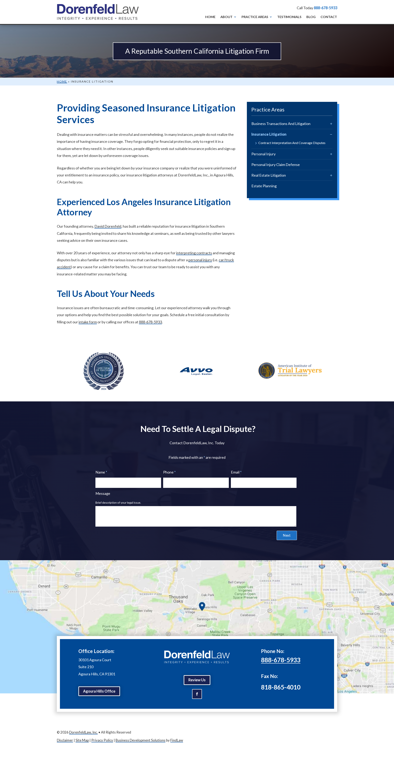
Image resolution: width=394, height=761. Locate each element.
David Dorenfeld (107, 226)
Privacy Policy (102, 740)
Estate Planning (264, 186)
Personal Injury (263, 154)
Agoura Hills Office (99, 691)
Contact (329, 17)
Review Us (197, 680)
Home (210, 17)
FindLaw (176, 740)
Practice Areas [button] (255, 17)
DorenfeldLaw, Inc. (83, 732)
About (226, 17)
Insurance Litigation (268, 134)
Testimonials (289, 17)
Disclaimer (65, 740)
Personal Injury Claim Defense (275, 164)
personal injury (200, 260)
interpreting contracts (194, 253)
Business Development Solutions (140, 740)
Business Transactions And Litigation (280, 123)
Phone (169, 472)
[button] (390, 731)
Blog (311, 17)
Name (101, 472)
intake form (88, 322)
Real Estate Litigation (268, 175)
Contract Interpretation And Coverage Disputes (291, 143)
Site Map (82, 740)
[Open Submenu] (331, 123)
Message (102, 493)
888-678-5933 (325, 8)
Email (236, 472)
